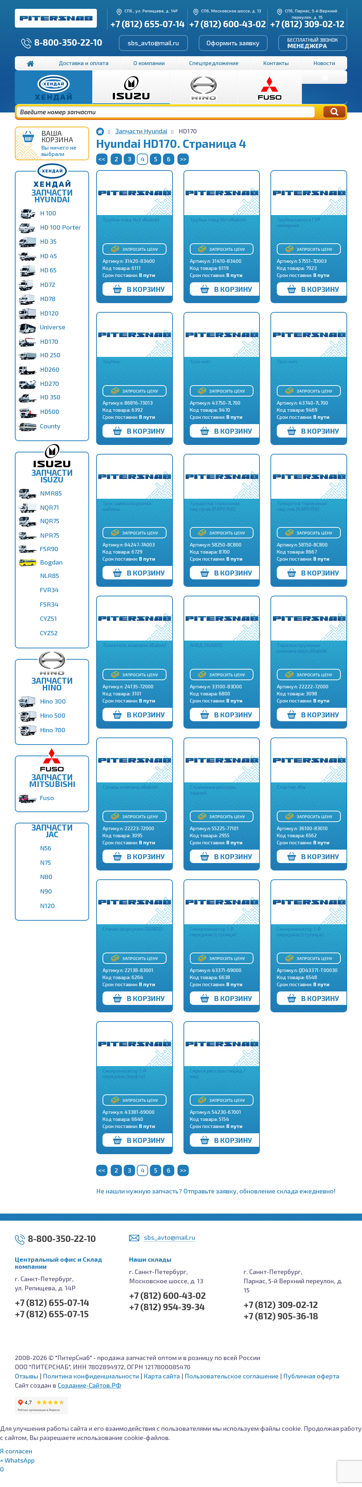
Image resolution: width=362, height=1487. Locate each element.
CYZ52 (49, 633)
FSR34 (49, 604)
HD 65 (48, 270)
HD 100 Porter (60, 227)
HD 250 (50, 355)
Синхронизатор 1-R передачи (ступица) (213, 931)
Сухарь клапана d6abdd (130, 787)
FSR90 (49, 548)
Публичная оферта (311, 1376)
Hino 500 (52, 715)
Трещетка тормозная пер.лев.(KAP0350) (302, 506)
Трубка (111, 361)
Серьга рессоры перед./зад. (218, 1073)
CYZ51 (48, 618)
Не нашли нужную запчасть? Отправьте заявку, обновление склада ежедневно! (216, 1191)
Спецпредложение (214, 62)
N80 (46, 876)
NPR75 (49, 535)
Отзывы (26, 1376)
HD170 (49, 341)
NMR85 (51, 493)
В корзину (146, 289)
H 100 (48, 213)
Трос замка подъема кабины (127, 506)
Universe (52, 327)
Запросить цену (140, 249)
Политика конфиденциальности (91, 1376)
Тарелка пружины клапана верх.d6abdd (302, 648)
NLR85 (49, 575)
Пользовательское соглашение (232, 1376)
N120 (47, 905)
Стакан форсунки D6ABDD (133, 929)
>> (183, 159)
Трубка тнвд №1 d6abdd (218, 219)
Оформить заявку (232, 43)
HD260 (49, 369)
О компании (149, 62)
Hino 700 (52, 730)
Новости (324, 62)
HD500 (49, 411)
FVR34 (49, 590)
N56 (45, 848)
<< (101, 159)
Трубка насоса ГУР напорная (298, 222)
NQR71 (49, 507)
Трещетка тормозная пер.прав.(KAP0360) (215, 506)
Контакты (276, 62)
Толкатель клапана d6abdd (134, 645)
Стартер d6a (291, 787)
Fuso (47, 798)
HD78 (48, 298)
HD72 (47, 284)
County (50, 426)
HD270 (49, 383)
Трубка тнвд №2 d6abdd (131, 219)
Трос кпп (200, 361)
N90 (46, 891)
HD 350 (50, 397)
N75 (45, 862)
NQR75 (49, 521)
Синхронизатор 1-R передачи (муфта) (124, 1073)
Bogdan (51, 562)
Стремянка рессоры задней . (213, 789)
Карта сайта (162, 1376)
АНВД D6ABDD (206, 645)
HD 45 (48, 256)
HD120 (49, 313)
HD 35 (48, 241)
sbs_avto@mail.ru (153, 43)
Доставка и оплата (84, 62)
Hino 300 (53, 701)
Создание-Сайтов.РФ (89, 1385)
